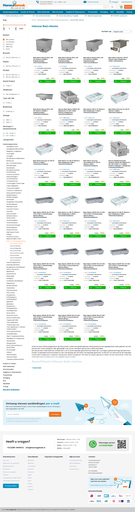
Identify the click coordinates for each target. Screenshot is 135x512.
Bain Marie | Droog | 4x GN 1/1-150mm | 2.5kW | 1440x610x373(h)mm (44, 162)
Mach (8, 49)
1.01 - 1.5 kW (11, 133)
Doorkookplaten (12, 204)
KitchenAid (10, 200)
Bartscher (31, 463)
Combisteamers (12, 181)
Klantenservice (127, 2)
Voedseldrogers (12, 334)
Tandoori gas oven (13, 325)
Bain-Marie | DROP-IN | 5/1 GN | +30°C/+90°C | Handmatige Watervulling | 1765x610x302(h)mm (44, 318)
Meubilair (120, 12)
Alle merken (10, 40)
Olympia (30, 489)
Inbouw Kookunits (15, 250)
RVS (112, 12)
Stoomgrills (10, 154)
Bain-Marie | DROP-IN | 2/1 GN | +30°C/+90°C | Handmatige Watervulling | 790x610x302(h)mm (94, 215)
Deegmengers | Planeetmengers (12, 196)
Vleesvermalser (12, 357)
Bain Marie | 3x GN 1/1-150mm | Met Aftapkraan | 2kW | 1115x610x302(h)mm (69, 162)
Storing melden (11, 486)
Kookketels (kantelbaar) (15, 281)
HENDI (29, 478)
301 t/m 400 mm (13, 58)
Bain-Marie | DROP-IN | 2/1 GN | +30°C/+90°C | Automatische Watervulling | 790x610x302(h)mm (69, 266)
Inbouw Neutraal (15, 260)
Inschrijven (55, 414)
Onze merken (33, 457)
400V (9, 122)
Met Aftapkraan (13, 94)
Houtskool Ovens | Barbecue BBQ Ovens (14, 238)
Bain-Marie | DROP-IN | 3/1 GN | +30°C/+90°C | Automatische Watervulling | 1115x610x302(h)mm (94, 266)
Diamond (9, 44)
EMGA (29, 475)
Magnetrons (11, 283)
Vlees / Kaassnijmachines (15, 336)
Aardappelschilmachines (15, 149)
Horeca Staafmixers (13, 318)
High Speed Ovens (13, 232)
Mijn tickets (73, 466)
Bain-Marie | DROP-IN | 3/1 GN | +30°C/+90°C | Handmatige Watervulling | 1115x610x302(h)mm (44, 266)
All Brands (31, 460)
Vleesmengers (11, 355)
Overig (129, 12)
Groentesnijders (12, 220)
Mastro (30, 484)
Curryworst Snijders (13, 188)
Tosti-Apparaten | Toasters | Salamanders (16, 328)
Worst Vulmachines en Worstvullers (14, 346)
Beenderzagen (12, 165)
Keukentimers (11, 274)
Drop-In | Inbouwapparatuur (16, 241)
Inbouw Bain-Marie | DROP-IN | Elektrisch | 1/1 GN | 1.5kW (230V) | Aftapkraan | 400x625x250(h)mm (69, 111)
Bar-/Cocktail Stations (14, 163)
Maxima (30, 486)
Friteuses (10, 211)
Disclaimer (6, 469)
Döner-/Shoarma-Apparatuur (13, 270)
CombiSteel (10, 42)
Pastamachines (12, 290)
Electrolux (31, 472)
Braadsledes (11, 168)
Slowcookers (11, 313)
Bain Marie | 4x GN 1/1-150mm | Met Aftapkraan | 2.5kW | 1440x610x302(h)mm (69, 214)
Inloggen (115, 2)
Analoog (10, 111)
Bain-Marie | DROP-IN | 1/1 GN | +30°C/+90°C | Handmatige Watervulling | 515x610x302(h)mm (43, 215)
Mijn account (75, 457)
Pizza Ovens (11, 293)
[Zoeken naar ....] (104, 7)
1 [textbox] (34, 81)
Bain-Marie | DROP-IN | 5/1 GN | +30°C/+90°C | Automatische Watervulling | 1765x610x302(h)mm (94, 318)
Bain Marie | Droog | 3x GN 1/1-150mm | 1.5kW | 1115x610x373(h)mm (119, 110)
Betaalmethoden (8, 466)
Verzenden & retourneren (11, 481)
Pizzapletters (11, 295)
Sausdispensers (12, 311)
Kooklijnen (10, 278)
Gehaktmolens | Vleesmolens (12, 217)
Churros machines (13, 174)
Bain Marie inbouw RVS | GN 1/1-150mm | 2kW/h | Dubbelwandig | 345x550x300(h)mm (68, 60)
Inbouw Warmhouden (17, 253)
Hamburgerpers (12, 227)
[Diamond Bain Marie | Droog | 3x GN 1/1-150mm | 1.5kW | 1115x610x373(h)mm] (119, 97)
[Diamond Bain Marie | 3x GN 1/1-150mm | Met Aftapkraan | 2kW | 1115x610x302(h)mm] (69, 148)
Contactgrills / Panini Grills (15, 183)
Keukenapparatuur (10, 12)
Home (34, 20)
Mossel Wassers (12, 286)
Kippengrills (10, 276)
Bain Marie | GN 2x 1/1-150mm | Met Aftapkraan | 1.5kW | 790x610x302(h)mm (94, 110)
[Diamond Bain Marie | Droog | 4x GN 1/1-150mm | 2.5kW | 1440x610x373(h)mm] (44, 148)
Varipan (9, 352)
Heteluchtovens (12, 230)
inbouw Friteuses (15, 246)
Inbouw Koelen (14, 255)
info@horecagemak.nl (35, 447)
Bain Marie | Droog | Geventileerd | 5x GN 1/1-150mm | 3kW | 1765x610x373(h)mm (92, 163)
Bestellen (128, 7)
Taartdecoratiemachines (15, 359)
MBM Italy (9, 47)
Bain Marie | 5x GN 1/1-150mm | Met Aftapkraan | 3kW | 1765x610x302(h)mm (119, 214)
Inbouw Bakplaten (15, 248)
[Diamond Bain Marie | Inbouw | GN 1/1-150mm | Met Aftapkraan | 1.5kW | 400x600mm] (119, 45)
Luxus (29, 481)
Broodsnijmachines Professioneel (13, 171)
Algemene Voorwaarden (11, 463)
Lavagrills (10, 156)
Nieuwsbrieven (74, 469)
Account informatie (76, 460)
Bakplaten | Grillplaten (14, 151)
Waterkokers (11, 341)
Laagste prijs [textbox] (118, 31)
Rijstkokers (10, 304)
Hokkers (9, 234)
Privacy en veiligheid (9, 472)
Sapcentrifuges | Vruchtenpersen (12, 178)
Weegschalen (11, 343)
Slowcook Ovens (12, 315)
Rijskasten (10, 302)
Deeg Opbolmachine (14, 193)
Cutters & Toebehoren (14, 191)
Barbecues (10, 161)
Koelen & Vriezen (28, 12)
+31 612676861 (106, 445)
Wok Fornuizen (12, 214)
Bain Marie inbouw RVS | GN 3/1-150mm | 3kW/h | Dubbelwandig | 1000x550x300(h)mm (43, 111)
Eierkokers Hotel (12, 207)
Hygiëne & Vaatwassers (75, 12)
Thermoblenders (12, 322)
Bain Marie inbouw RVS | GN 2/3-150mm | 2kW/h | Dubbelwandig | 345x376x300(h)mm (43, 60)
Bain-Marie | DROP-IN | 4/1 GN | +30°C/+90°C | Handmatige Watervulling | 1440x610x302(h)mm (119, 266)
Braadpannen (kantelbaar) (16, 267)
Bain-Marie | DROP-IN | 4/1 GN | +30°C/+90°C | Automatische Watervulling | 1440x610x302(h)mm (69, 318)
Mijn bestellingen (75, 463)
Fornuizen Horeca (12, 209)
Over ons (6, 460)
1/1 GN (9, 103)
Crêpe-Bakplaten (12, 186)
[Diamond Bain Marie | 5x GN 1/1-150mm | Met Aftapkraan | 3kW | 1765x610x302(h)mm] (119, 200)
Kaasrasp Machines (13, 265)
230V (9, 120)
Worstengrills (11, 350)
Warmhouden (57, 12)
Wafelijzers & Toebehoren (15, 338)
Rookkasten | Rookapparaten (12, 307)
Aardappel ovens (12, 147)
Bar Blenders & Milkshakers (16, 158)
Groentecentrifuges (13, 225)
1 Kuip (9, 86)
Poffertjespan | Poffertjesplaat (12, 298)
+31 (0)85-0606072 (15, 447)
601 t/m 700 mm (13, 66)
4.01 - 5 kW (11, 136)
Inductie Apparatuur (13, 262)
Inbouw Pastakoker (16, 258)
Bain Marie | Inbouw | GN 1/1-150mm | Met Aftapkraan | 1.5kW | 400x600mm (118, 59)
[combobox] (122, 31)
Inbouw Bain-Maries (16, 243)
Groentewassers (12, 223)
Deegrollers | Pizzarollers (15, 202)
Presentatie (93, 12)
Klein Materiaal (43, 12)
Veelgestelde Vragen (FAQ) (12, 478)
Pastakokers (11, 288)
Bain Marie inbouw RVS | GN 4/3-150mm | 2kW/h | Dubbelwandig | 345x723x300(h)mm (93, 60)
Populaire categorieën (54, 457)
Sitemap (5, 475)
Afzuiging (104, 12)
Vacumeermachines (14, 331)
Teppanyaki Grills (12, 320)
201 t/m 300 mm (13, 75)
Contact (92, 457)
